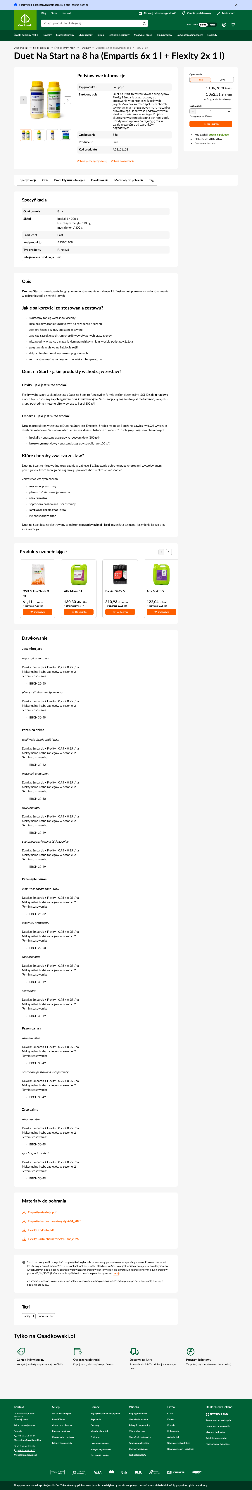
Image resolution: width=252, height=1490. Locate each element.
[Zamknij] (236, 5)
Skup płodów (164, 35)
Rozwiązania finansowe (190, 35)
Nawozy (47, 35)
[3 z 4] (52, 135)
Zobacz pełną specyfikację (92, 161)
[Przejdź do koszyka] (233, 24)
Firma (54, 13)
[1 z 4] (26, 135)
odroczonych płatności (46, 5)
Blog (43, 13)
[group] (207, 25)
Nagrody (212, 35)
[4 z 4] (66, 135)
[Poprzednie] (23, 100)
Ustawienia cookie (99, 1444)
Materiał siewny (65, 35)
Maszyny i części (143, 35)
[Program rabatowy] (224, 24)
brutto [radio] (203, 25)
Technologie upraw (119, 35)
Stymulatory (85, 35)
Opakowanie (195, 74)
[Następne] (67, 100)
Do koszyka (39, 612)
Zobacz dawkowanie (122, 161)
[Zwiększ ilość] (229, 111)
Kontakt (66, 13)
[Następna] (169, 552)
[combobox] (94, 23)
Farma (100, 35)
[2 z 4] (39, 135)
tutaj (116, 1273)
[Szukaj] (144, 23)
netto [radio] (212, 25)
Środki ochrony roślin (26, 35)
